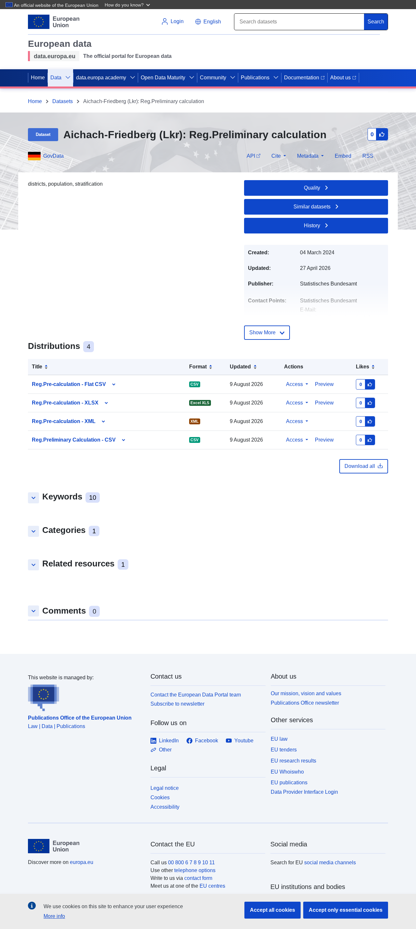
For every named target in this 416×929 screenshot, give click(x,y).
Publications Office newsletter (305, 703)
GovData (53, 156)
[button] (128, 4)
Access (294, 384)
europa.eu (81, 862)
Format (198, 366)
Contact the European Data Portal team (195, 694)
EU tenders (284, 749)
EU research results (293, 760)
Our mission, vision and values (306, 693)
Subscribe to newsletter (177, 704)
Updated (240, 366)
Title (37, 366)
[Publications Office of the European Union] (85, 696)
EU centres (212, 886)
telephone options (194, 870)
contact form (198, 878)
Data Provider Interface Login (304, 792)
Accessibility (164, 807)
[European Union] (85, 846)
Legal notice (164, 788)
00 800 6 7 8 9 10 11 (191, 862)
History (312, 225)
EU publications (289, 782)
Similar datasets (312, 206)
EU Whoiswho (287, 772)
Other (165, 749)
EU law (279, 739)
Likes (362, 366)
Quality (312, 188)
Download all (359, 466)
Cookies (160, 797)
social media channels (330, 862)
